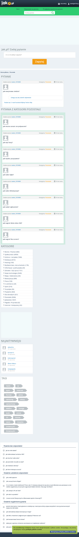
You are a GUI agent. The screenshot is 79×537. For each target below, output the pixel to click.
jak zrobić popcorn (11, 477)
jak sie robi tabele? (11, 450)
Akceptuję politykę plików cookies (63, 532)
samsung (9, 399)
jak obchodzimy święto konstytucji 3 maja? (18, 512)
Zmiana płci (10, 431)
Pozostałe (12, 72)
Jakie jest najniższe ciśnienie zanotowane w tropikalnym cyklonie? (25, 523)
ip (18, 386)
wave (8, 422)
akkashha (11, 347)
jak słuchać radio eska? (12, 458)
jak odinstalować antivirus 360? (15, 454)
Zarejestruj (74, 4)
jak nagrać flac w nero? (11, 239)
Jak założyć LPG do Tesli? (13, 491)
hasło (8, 386)
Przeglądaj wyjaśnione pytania (53, 9)
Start (18, 9)
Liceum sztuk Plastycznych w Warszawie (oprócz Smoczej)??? (24, 498)
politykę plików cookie (34, 529)
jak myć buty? (8, 142)
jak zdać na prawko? (12, 494)
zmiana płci (10, 426)
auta (8, 413)
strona (17, 417)
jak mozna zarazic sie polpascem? (14, 126)
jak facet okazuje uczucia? (13, 469)
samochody (10, 404)
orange (21, 408)
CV (7, 417)
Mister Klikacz (12, 363)
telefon (9, 408)
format (9, 395)
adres (21, 395)
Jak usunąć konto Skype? (13, 481)
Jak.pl (12, 4)
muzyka (20, 422)
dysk (8, 390)
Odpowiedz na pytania (31, 9)
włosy (22, 399)
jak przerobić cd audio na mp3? (15, 462)
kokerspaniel (11, 358)
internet (20, 390)
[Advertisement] (39, 32)
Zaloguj (63, 4)
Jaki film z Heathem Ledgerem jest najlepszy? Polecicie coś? (23, 515)
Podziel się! (7, 102)
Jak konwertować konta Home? (15, 519)
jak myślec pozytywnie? (11, 159)
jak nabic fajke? (8, 175)
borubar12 (11, 353)
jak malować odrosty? (12, 466)
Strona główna (4, 72)
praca (19, 413)
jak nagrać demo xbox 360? (12, 223)
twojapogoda (11, 369)
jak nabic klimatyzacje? (11, 191)
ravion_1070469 (16, 82)
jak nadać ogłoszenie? (10, 207)
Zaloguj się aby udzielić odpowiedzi (21, 97)
